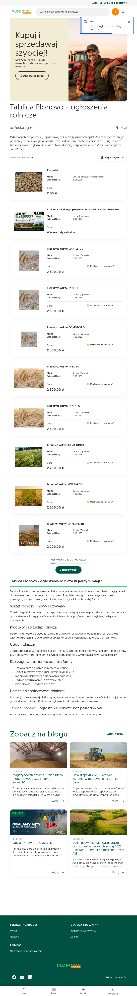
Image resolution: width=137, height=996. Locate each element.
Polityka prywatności (116, 977)
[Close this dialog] (128, 22)
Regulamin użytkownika (83, 930)
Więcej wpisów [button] (115, 733)
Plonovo (14, 936)
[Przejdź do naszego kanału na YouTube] (22, 977)
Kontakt (14, 930)
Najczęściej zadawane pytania (26, 951)
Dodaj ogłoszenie (32, 76)
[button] (54, 991)
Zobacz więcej (68, 570)
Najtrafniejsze (112, 157)
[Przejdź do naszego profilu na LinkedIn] (30, 977)
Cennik (74, 936)
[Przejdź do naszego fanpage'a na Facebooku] (14, 977)
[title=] (38, 774)
